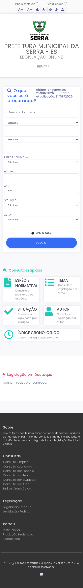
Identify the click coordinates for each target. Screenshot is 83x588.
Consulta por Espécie (18, 471)
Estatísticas (11, 539)
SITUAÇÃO (10, 200)
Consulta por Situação (19, 480)
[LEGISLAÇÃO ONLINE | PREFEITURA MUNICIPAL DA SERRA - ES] (39, 31)
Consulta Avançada (17, 467)
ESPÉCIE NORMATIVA (16, 157)
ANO (6, 186)
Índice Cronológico (17, 488)
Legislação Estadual (17, 507)
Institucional (11, 530)
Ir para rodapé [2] (56, 4)
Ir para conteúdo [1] (26, 4)
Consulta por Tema (17, 475)
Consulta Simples (15, 462)
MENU (45, 66)
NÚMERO (9, 171)
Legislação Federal (16, 511)
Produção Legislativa (18, 534)
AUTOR (8, 214)
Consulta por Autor (16, 484)
